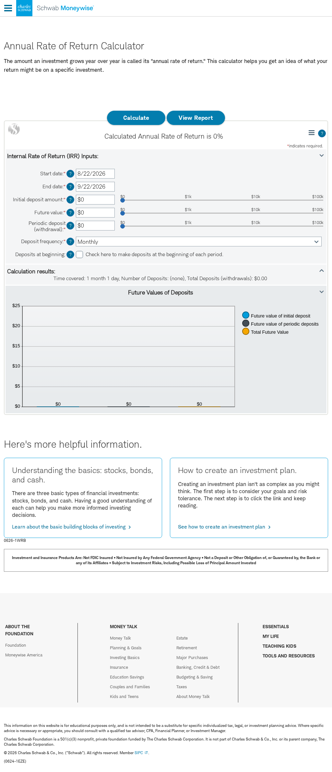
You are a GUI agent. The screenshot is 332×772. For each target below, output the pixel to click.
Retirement (186, 647)
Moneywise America (23, 654)
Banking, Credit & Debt (197, 667)
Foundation (15, 645)
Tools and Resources (289, 655)
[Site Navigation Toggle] (8, 8)
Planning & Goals (125, 647)
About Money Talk (193, 696)
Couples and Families (130, 686)
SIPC (139, 752)
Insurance (119, 667)
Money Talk (120, 638)
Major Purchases (192, 657)
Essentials (276, 626)
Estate (182, 638)
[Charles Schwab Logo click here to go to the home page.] (47, 16)
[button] (166, 155)
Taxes (181, 686)
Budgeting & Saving (194, 676)
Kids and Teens (124, 696)
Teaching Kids (279, 646)
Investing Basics (124, 657)
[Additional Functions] (311, 132)
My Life (271, 636)
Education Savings (127, 676)
